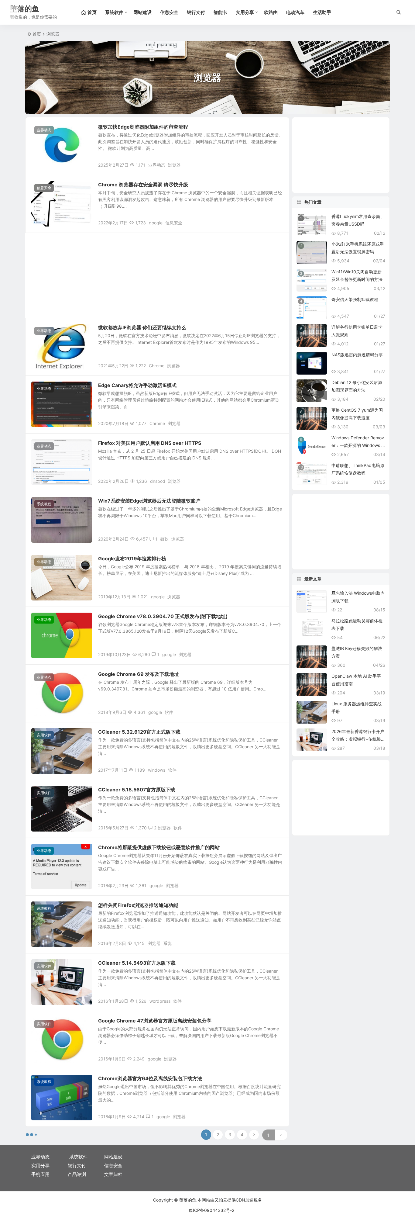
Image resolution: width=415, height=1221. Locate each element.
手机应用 (40, 1174)
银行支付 (196, 12)
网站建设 (142, 12)
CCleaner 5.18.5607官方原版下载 (136, 790)
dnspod (157, 481)
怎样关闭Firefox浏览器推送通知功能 (138, 905)
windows (156, 770)
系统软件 (114, 12)
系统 (167, 943)
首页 (37, 33)
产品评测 (77, 1174)
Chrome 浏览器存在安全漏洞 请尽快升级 (143, 185)
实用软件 (44, 735)
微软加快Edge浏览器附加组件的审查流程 (143, 127)
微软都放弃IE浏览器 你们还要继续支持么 (142, 327)
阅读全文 (277, 164)
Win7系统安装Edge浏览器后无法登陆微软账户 (149, 501)
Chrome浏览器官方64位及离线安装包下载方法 (150, 1078)
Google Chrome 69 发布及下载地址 (138, 674)
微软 (164, 538)
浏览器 (174, 165)
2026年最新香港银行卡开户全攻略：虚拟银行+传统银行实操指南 (357, 739)
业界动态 (44, 130)
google (156, 222)
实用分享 (245, 12)
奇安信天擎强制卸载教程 (354, 299)
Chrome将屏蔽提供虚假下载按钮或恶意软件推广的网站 (159, 847)
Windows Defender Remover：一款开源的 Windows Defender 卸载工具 (357, 445)
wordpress (159, 1001)
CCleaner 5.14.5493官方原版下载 (137, 963)
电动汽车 (295, 12)
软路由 (271, 12)
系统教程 (44, 504)
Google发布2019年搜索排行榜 (132, 558)
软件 (169, 712)
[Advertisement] (157, 275)
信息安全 (169, 12)
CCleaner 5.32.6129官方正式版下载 (139, 732)
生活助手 (322, 12)
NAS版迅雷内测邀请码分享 (357, 354)
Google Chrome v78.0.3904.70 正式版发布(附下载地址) (163, 616)
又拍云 (220, 1199)
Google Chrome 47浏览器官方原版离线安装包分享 (154, 1021)
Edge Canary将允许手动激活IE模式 (137, 385)
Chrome (156, 365)
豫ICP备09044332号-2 (211, 1210)
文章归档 (113, 1174)
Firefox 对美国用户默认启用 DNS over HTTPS (149, 443)
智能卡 (220, 12)
